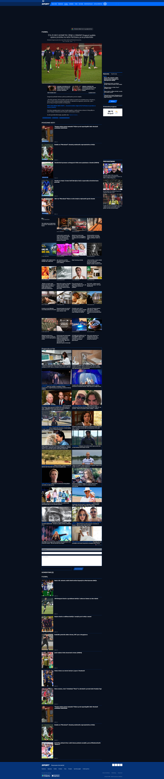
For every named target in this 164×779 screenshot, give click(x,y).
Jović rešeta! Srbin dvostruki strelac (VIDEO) (68, 652)
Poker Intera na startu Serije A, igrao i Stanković (69, 670)
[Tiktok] (121, 765)
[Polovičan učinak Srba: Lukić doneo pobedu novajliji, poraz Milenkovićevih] (47, 750)
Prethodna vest (51, 92)
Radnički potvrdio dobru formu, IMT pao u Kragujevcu (71, 634)
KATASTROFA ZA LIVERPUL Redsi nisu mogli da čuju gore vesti (112, 192)
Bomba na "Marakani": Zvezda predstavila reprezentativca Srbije (74, 144)
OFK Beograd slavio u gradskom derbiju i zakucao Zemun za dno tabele (76, 598)
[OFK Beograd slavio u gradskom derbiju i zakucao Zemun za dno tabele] (47, 606)
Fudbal (66, 3)
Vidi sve (113, 101)
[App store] (55, 775)
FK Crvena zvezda (46, 117)
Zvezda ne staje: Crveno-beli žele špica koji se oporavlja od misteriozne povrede (76, 181)
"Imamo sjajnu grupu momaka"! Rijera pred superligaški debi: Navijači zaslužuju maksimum (76, 127)
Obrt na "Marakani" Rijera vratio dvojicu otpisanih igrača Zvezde (74, 198)
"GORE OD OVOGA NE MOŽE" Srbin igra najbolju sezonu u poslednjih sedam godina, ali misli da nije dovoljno (112, 207)
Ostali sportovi (98, 3)
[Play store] (46, 775)
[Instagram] (116, 765)
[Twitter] (118, 765)
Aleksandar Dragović (64, 117)
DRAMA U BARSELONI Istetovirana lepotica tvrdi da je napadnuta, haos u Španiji (89, 88)
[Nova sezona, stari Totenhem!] (47, 696)
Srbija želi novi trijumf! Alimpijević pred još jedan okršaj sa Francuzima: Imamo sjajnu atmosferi (113, 96)
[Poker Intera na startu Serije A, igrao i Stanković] (47, 678)
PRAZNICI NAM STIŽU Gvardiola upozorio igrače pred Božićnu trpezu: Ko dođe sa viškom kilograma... (112, 176)
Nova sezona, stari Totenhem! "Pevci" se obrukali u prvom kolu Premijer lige (78, 688)
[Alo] (43, 1)
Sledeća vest (92, 92)
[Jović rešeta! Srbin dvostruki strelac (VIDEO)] (47, 660)
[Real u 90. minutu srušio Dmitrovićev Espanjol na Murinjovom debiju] (47, 588)
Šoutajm (81, 3)
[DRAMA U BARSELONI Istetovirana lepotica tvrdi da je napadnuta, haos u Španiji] (76, 88)
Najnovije (60, 3)
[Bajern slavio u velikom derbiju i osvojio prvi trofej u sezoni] (47, 624)
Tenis (76, 3)
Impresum (120, 772)
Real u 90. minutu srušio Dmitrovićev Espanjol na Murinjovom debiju (75, 580)
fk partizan (55, 117)
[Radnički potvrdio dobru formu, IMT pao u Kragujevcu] (47, 642)
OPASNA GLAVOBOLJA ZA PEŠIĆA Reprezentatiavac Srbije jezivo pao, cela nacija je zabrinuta (63, 88)
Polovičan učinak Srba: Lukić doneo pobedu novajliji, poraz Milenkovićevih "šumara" (77, 743)
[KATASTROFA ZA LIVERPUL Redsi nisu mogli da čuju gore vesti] (112, 184)
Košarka (71, 3)
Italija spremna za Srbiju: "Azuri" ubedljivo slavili (111, 88)
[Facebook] (113, 765)
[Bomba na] (47, 732)
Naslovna (54, 3)
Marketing (114, 772)
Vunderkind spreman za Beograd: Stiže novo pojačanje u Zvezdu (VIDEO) (76, 162)
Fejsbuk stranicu (73, 115)
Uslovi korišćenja (106, 772)
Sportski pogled (88, 3)
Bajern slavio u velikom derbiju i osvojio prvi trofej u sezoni (72, 616)
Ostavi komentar (78, 568)
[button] (76, 41)
